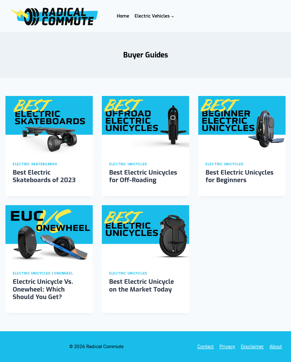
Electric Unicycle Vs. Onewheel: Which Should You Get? (43, 289)
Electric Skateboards (35, 164)
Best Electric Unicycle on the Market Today (141, 285)
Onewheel (63, 273)
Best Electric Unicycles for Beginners (239, 176)
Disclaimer (252, 346)
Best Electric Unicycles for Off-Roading (143, 176)
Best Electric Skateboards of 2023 (44, 176)
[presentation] (49, 125)
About (275, 346)
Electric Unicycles (128, 164)
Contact (205, 346)
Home (123, 16)
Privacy (227, 346)
